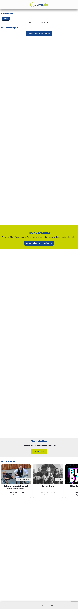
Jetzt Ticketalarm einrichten (39, 243)
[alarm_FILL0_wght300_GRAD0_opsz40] (39, 229)
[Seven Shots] (48, 479)
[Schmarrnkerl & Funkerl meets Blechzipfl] (16, 479)
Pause (6, 18)
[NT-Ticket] (39, 5)
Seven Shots (48, 486)
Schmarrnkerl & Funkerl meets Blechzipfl (16, 487)
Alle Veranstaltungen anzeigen (39, 33)
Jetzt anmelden (39, 451)
